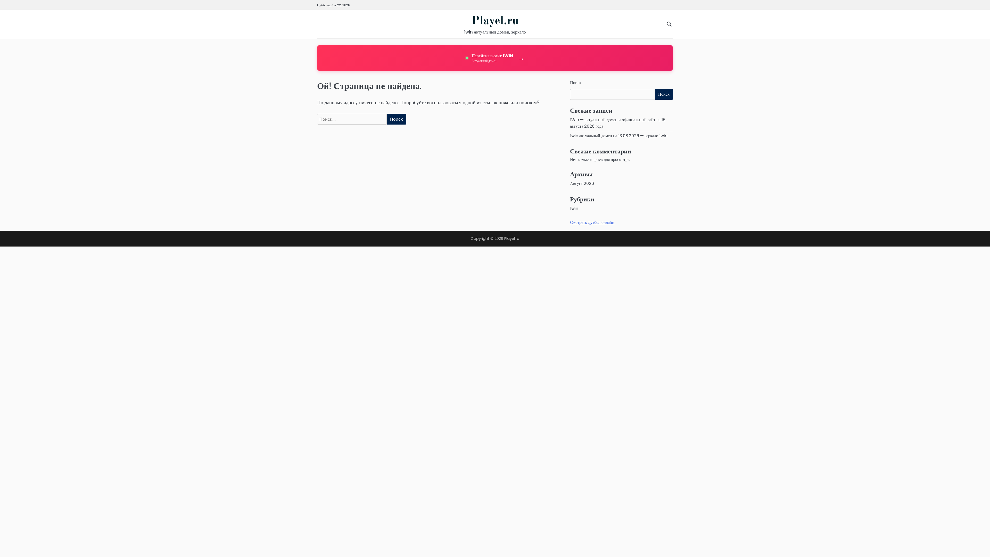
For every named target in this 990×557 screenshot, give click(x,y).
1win (574, 208)
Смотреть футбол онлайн (592, 222)
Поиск (575, 83)
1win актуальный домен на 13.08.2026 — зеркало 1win (618, 136)
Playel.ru (495, 21)
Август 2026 (582, 183)
